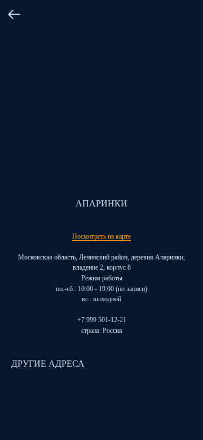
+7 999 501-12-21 (101, 320)
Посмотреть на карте (101, 236)
